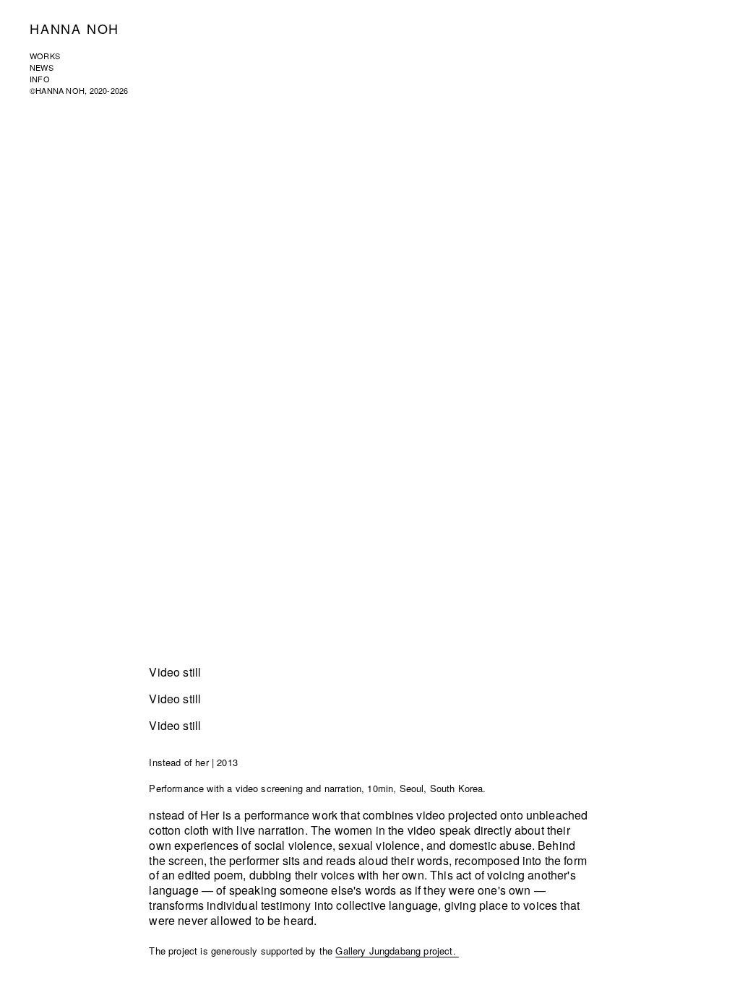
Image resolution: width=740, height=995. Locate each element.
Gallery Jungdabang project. (396, 950)
